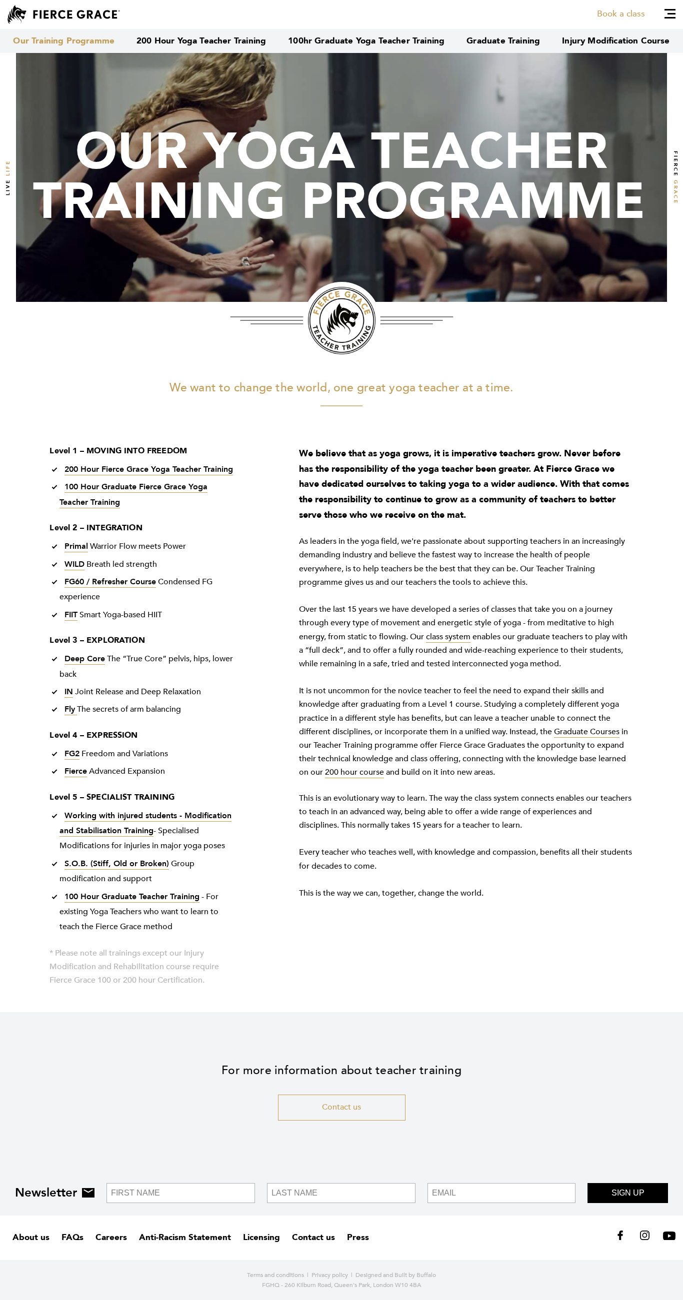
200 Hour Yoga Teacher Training (201, 40)
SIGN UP (628, 1193)
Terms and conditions (275, 1275)
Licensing (261, 1237)
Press (358, 1237)
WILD (74, 564)
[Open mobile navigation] (670, 13)
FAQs (73, 1237)
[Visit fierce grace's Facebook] (624, 1237)
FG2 (72, 753)
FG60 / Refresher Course (110, 581)
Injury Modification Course (616, 40)
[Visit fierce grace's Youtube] (667, 1237)
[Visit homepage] (64, 14)
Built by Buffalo (415, 1275)
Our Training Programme (63, 40)
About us (31, 1237)
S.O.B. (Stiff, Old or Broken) (116, 863)
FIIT (71, 614)
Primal (76, 546)
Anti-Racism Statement (185, 1237)
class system (448, 636)
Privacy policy (330, 1275)
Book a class (621, 13)
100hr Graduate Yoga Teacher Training (366, 40)
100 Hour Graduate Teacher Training (132, 896)
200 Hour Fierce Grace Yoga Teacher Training (148, 469)
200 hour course (354, 772)
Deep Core (84, 658)
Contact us (341, 1107)
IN (68, 691)
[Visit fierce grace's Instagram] (646, 1237)
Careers (111, 1237)
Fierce (75, 771)
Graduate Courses (587, 731)
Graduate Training (503, 40)
